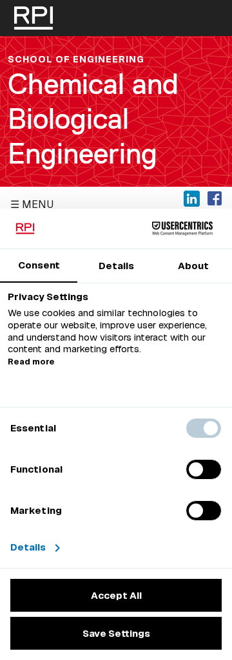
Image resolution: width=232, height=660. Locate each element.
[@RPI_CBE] (192, 198)
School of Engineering (76, 59)
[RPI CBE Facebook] (215, 198)
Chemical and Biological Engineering (93, 119)
